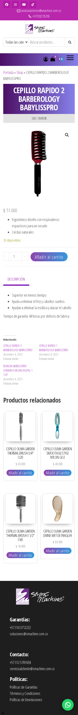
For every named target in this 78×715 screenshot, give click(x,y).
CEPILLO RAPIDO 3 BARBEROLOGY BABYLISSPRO (17, 348)
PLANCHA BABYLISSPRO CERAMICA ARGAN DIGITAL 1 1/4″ (17, 370)
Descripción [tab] (16, 279)
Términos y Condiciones (25, 693)
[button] (67, 135)
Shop (19, 72)
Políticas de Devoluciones (26, 699)
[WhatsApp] (68, 705)
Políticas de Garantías (23, 687)
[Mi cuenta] (45, 59)
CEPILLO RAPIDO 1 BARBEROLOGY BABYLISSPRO (53, 348)
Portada (8, 72)
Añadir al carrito (49, 257)
